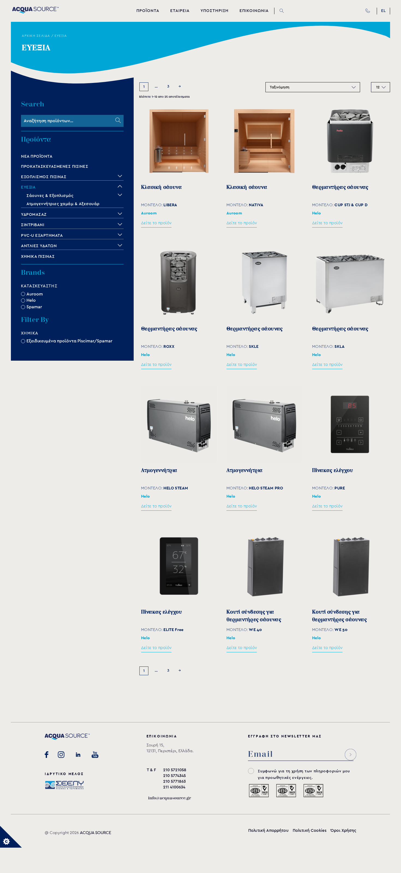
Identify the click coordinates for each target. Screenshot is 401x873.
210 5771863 (174, 781)
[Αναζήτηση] (118, 121)
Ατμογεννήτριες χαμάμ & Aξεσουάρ (63, 204)
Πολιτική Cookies (310, 831)
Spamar (34, 307)
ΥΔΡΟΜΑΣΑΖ (34, 215)
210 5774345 (174, 776)
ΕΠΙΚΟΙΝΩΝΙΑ (254, 11)
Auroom (34, 294)
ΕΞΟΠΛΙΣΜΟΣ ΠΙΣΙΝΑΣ (43, 177)
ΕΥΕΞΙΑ (28, 187)
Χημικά (29, 333)
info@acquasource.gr (169, 798)
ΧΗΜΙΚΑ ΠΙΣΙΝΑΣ (38, 257)
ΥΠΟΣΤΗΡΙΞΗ (214, 11)
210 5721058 (174, 770)
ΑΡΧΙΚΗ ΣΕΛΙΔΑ (36, 35)
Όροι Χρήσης (343, 831)
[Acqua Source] (35, 12)
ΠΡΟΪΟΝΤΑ (147, 11)
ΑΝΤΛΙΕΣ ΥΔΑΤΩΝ (39, 246)
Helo (31, 300)
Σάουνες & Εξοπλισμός (49, 196)
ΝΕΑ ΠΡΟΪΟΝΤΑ (36, 156)
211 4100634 (174, 787)
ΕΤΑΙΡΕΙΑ (180, 11)
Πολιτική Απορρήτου (268, 831)
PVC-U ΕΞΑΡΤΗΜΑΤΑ (42, 236)
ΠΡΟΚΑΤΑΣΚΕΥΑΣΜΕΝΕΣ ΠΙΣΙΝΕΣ (54, 167)
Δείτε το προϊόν (156, 223)
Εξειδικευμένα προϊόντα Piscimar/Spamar (69, 341)
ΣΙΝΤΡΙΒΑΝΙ (32, 225)
